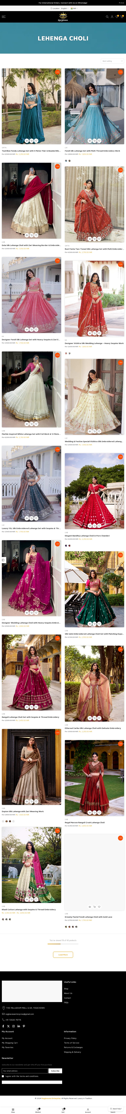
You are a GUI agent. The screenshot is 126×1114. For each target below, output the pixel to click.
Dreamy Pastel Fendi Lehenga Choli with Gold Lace (88, 917)
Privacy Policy (70, 1038)
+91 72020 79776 (13, 1020)
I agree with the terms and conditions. (22, 1076)
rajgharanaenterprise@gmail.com (19, 1014)
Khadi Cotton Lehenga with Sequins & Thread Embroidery (29, 909)
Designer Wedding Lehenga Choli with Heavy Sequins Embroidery (32, 623)
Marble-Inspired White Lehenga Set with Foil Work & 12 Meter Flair (33, 434)
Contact (67, 998)
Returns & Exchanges (73, 1047)
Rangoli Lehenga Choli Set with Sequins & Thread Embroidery (30, 717)
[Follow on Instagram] (13, 1026)
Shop (66, 989)
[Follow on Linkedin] (18, 1026)
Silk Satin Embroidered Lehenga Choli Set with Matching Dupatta (95, 634)
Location (56, 8)
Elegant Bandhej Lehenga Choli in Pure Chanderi (87, 536)
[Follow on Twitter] (8, 1026)
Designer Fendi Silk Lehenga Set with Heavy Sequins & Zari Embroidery (35, 339)
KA (3, 336)
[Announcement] (63, 2)
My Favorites (7, 1047)
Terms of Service (71, 1043)
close (5, 3)
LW (66, 147)
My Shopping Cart (10, 1043)
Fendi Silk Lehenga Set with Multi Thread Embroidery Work (92, 151)
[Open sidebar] (3, 560)
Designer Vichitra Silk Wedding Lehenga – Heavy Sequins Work (94, 343)
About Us (68, 993)
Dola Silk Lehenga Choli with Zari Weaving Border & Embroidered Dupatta (36, 245)
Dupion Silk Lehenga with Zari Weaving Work (23, 811)
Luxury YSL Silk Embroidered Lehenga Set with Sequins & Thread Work (35, 528)
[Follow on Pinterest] (24, 1026)
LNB (3, 242)
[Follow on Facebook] (3, 1026)
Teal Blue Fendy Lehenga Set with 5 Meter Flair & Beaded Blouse (32, 151)
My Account (7, 1038)
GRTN (4, 147)
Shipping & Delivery (72, 1052)
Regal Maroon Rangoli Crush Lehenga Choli (85, 822)
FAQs (66, 1002)
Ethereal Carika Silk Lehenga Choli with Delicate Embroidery (93, 728)
